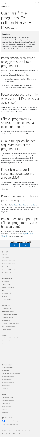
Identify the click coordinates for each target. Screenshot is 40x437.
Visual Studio (5, 388)
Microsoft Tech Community (8, 376)
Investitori (4, 409)
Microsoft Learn (5, 370)
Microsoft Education (6, 308)
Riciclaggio (4, 296)
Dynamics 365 (5, 347)
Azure (3, 344)
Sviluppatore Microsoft (7, 367)
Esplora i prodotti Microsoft (8, 269)
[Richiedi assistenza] (6, 2)
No (25, 245)
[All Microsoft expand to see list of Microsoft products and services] (2, 2)
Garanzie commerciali (7, 299)
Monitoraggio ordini (6, 293)
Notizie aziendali (6, 403)
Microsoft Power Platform (8, 382)
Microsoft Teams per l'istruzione (9, 314)
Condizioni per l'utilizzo (7, 431)
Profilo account (5, 281)
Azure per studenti (6, 329)
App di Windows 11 (6, 272)
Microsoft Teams (6, 356)
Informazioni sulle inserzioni (24, 431)
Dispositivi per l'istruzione (8, 311)
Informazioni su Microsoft (8, 400)
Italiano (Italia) (8, 417)
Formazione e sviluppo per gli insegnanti (11, 323)
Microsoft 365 (5, 266)
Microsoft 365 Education (7, 317)
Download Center (6, 284)
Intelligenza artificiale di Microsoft (10, 338)
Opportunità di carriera (7, 397)
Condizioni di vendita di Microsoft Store (24, 205)
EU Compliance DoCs (7, 433)
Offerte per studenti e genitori (9, 326)
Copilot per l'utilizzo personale (9, 263)
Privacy (24, 428)
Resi (3, 290)
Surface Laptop (5, 257)
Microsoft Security (6, 341)
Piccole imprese (5, 359)
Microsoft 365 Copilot (7, 353)
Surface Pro (4, 254)
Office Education (6, 320)
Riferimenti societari (6, 428)
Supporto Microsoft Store (8, 287)
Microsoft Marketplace (7, 379)
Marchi (15, 431)
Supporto (4, 7)
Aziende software (6, 385)
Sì (14, 245)
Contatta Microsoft (17, 428)
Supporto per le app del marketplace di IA (11, 373)
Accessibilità (5, 412)
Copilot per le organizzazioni (8, 260)
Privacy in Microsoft (6, 406)
